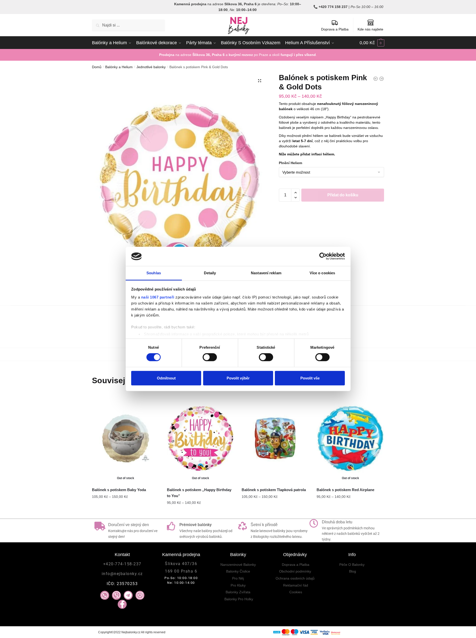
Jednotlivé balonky (151, 67)
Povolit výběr (238, 378)
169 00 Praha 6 (181, 571)
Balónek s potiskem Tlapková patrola (274, 490)
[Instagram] (139, 595)
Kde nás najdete (370, 29)
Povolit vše (310, 378)
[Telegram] (128, 595)
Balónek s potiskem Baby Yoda (119, 490)
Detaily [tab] (210, 273)
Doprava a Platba (335, 29)
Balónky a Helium (119, 67)
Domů (96, 67)
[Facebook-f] (122, 604)
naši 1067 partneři (157, 297)
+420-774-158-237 (122, 564)
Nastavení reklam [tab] (266, 273)
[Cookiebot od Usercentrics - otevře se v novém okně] (323, 256)
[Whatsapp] (104, 595)
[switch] (210, 357)
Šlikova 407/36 (181, 563)
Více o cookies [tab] (322, 273)
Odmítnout (166, 378)
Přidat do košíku (342, 195)
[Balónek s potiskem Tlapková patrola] (275, 438)
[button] (260, 81)
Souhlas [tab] (153, 273)
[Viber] (116, 595)
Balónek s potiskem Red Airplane (345, 490)
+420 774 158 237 (333, 7)
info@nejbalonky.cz (122, 573)
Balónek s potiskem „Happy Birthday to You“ (199, 493)
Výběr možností (125, 513)
